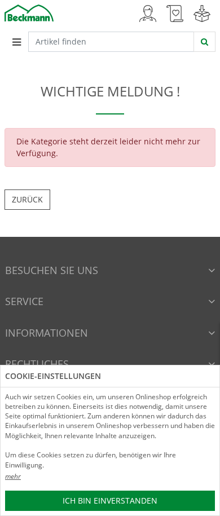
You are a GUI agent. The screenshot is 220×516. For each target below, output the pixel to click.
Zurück (27, 199)
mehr (13, 476)
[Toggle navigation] (16, 42)
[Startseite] (29, 12)
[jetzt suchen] (204, 42)
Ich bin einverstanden (110, 500)
